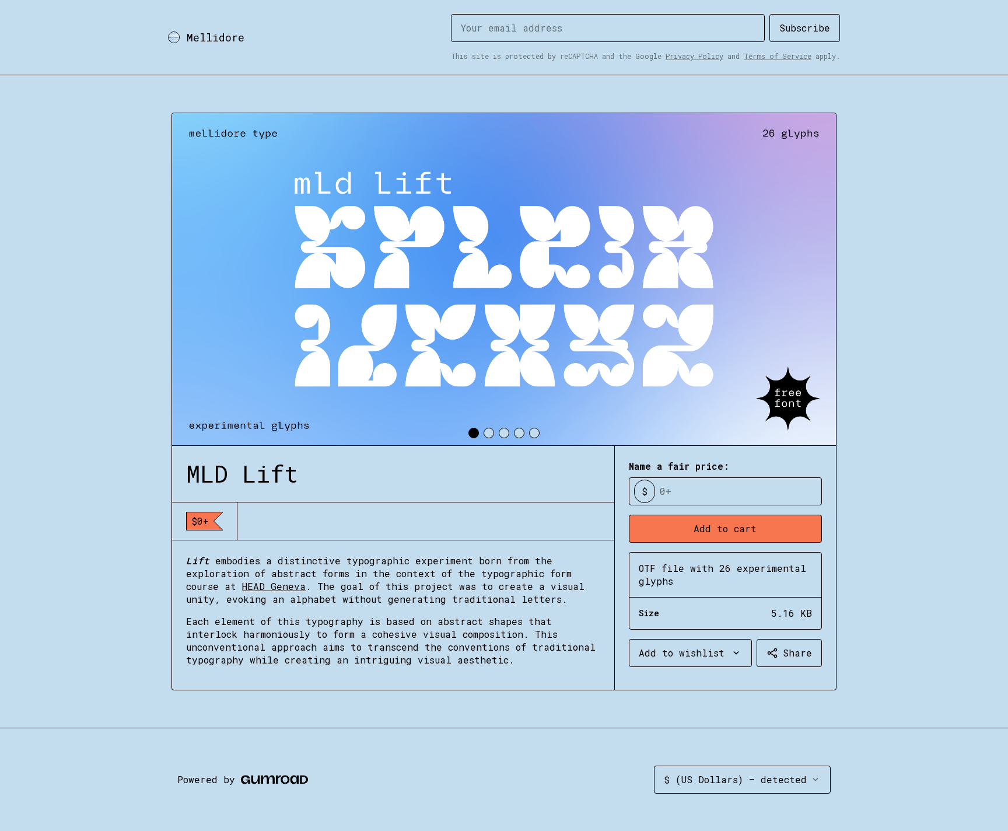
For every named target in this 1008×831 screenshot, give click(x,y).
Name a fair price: (679, 466)
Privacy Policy (694, 56)
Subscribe (804, 28)
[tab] (473, 433)
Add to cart (725, 528)
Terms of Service (777, 56)
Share (797, 653)
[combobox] (690, 653)
